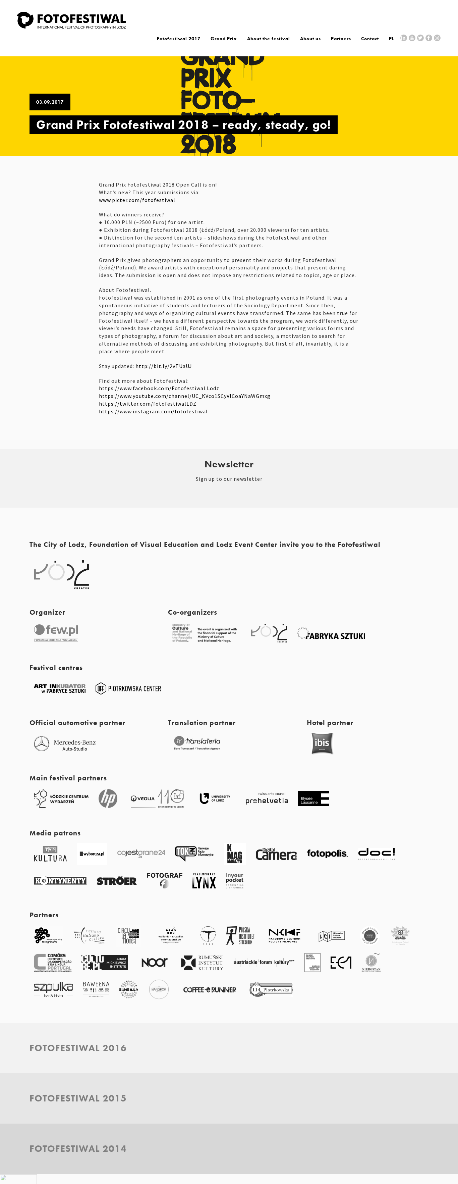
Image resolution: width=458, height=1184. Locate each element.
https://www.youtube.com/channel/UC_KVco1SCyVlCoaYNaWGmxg (185, 396)
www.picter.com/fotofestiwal (137, 200)
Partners (341, 39)
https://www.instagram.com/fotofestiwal (153, 411)
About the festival (268, 39)
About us (310, 39)
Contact (370, 39)
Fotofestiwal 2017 (179, 39)
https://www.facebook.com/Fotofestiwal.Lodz (159, 388)
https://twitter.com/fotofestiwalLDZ (147, 403)
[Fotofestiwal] (71, 27)
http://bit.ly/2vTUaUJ (163, 366)
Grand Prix (224, 39)
